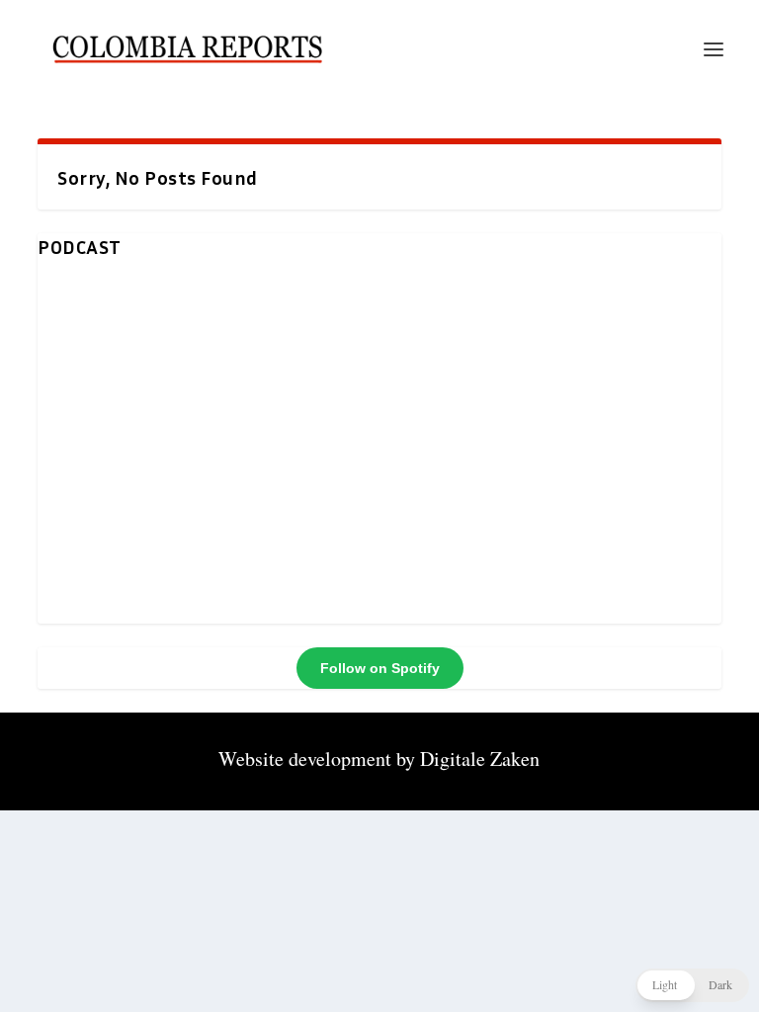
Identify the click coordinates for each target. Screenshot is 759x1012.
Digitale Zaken (480, 758)
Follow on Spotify (380, 668)
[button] (692, 985)
